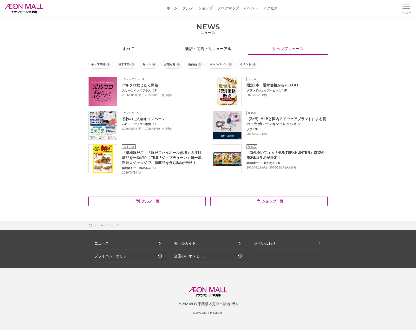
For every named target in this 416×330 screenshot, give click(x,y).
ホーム (99, 225)
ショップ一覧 (273, 201)
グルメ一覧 (151, 201)
